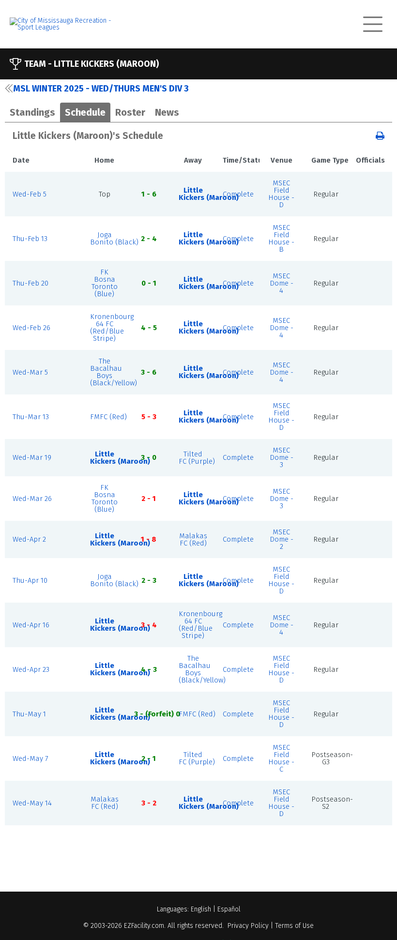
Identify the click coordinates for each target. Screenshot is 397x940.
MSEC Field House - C (281, 758)
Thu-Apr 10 (30, 580)
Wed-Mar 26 (32, 498)
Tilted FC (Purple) (197, 458)
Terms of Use (294, 926)
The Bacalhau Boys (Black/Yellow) (113, 372)
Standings (32, 112)
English (201, 909)
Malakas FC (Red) (193, 539)
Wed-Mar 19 (32, 457)
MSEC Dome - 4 (281, 283)
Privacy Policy (248, 926)
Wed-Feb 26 (31, 327)
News (167, 112)
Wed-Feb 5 (29, 194)
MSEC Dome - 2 (281, 539)
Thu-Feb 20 (30, 283)
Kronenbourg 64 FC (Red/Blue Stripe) (112, 327)
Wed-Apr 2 (29, 539)
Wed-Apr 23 (31, 669)
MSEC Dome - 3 (281, 457)
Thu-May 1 (29, 714)
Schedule (85, 112)
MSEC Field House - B (281, 238)
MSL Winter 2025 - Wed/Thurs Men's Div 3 (101, 88)
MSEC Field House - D (281, 194)
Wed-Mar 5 (30, 372)
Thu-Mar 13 (31, 416)
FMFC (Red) (108, 416)
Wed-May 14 (32, 803)
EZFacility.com (144, 926)
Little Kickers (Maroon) (209, 194)
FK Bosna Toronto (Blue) (105, 283)
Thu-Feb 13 (30, 238)
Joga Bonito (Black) (114, 238)
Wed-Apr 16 (31, 625)
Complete (238, 194)
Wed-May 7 (30, 758)
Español (229, 909)
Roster (130, 112)
